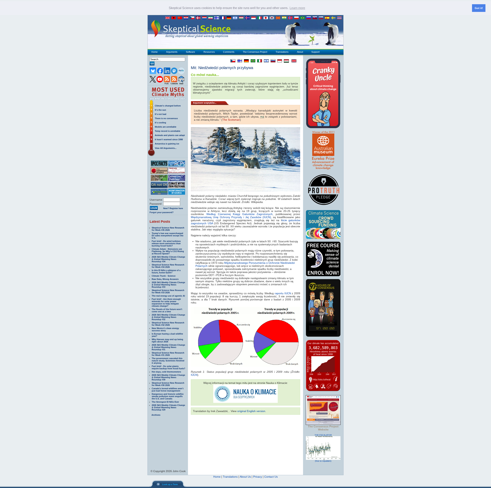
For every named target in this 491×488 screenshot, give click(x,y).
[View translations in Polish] (297, 18)
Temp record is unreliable (167, 131)
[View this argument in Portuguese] (252, 60)
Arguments (171, 52)
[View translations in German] (230, 18)
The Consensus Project (255, 52)
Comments (228, 52)
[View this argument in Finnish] (238, 60)
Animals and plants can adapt (170, 135)
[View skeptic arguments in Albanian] (174, 18)
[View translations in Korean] (273, 18)
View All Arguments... (165, 148)
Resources (209, 52)
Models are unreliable (165, 127)
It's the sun (160, 110)
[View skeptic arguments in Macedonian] (279, 18)
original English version (251, 411)
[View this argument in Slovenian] (272, 60)
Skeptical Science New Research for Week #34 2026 (168, 266)
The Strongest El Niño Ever (165, 402)
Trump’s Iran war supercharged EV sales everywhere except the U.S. (167, 235)
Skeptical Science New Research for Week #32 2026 (168, 323)
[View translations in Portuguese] (303, 18)
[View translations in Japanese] (267, 18)
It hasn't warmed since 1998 (169, 139)
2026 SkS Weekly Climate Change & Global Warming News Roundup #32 (168, 317)
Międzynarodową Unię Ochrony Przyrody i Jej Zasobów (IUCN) (231, 217)
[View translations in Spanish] (328, 18)
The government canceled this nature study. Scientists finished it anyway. (168, 360)
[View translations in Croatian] (187, 18)
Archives (156, 415)
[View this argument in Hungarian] (285, 60)
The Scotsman (231, 119)
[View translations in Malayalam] (285, 18)
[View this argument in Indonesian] (278, 60)
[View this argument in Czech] (232, 60)
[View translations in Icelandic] (248, 18)
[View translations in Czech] (193, 18)
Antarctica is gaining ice (167, 144)
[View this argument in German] (245, 60)
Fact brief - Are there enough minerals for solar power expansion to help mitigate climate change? (166, 302)
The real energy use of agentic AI (168, 296)
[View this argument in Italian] (258, 60)
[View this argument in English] (292, 60)
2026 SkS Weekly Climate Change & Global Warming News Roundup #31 (168, 347)
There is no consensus (166, 118)
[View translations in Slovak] (316, 18)
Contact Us (271, 476)
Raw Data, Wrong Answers (165, 279)
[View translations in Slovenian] (322, 18)
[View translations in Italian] (260, 18)
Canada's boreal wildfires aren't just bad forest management (168, 389)
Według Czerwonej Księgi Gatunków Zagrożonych (239, 214)
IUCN (194, 374)
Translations (282, 52)
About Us (245, 476)
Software (190, 52)
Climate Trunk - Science (163, 276)
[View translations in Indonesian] (254, 18)
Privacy (257, 476)
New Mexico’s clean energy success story (165, 329)
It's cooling (160, 122)
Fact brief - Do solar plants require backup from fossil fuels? (168, 367)
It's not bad (160, 114)
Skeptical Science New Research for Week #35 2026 (168, 229)
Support (315, 52)
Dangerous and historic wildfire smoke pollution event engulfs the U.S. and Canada (168, 396)
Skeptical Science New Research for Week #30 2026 (168, 384)
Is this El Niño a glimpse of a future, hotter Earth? (166, 271)
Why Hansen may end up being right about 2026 (167, 340)
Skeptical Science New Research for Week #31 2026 (168, 354)
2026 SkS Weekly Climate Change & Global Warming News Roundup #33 (168, 284)
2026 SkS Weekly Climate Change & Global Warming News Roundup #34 (168, 259)
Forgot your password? (162, 212)
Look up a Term (170, 484)
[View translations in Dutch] (205, 18)
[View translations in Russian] (309, 18)
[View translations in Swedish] (334, 18)
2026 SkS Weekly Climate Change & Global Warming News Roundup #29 (168, 407)
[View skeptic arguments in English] (168, 18)
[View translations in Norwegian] (291, 18)
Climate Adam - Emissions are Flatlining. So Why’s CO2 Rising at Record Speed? (168, 251)
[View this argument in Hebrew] (265, 60)
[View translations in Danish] (199, 18)
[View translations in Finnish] (217, 18)
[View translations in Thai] (340, 18)
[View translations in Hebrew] (236, 18)
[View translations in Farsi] (211, 18)
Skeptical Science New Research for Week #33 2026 (168, 291)
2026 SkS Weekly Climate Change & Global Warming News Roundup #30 (168, 377)
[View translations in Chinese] (181, 18)
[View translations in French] (224, 18)
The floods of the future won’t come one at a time (167, 310)
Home (154, 52)
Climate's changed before (168, 106)
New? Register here (173, 208)
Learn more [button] (297, 8)
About (300, 52)
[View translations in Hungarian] (242, 18)
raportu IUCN (283, 293)
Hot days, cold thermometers (166, 372)
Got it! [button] (479, 8)
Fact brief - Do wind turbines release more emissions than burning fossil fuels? (166, 243)
